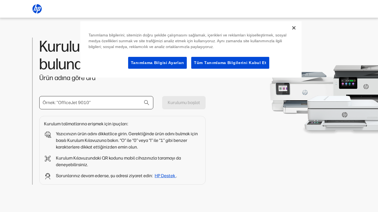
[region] (191, 49)
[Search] (146, 102)
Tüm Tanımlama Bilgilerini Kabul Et (230, 62)
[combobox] (96, 102)
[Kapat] (294, 28)
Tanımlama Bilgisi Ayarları (157, 62)
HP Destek (165, 175)
